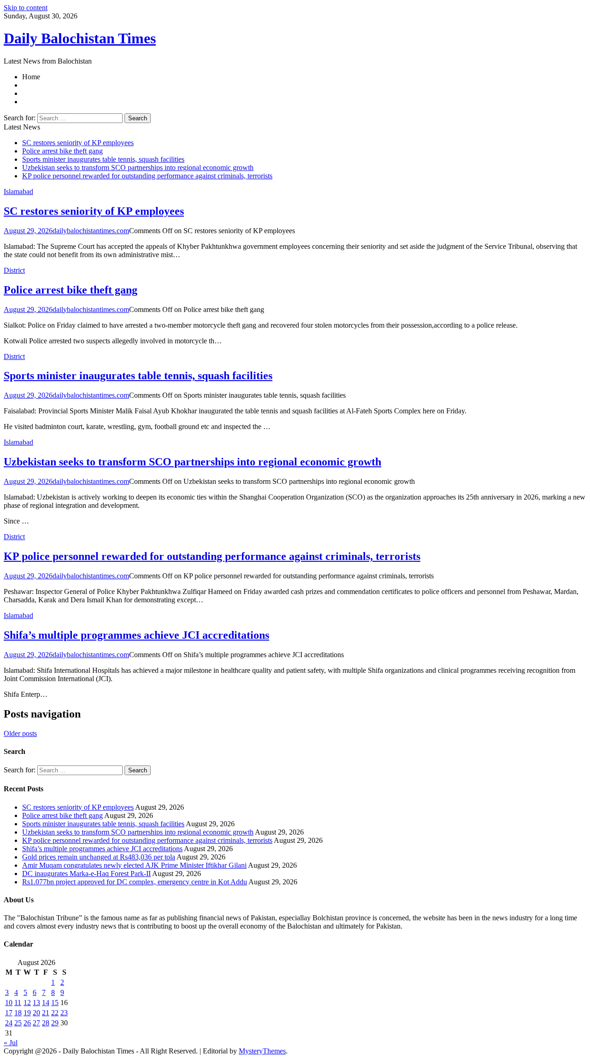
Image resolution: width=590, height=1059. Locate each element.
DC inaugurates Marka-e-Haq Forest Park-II (86, 873)
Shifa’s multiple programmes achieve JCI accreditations (136, 635)
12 (27, 1002)
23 (64, 1013)
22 (55, 1013)
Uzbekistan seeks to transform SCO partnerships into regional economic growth (138, 167)
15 (55, 1002)
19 (27, 1013)
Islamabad (18, 191)
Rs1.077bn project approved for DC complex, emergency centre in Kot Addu (134, 882)
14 (45, 1002)
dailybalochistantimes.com (91, 231)
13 (36, 1002)
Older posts (20, 733)
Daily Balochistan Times (80, 38)
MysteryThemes (262, 1051)
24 (8, 1023)
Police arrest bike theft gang (62, 151)
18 (18, 1013)
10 (8, 1002)
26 (27, 1023)
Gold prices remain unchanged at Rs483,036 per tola (98, 857)
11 (17, 1002)
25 (18, 1023)
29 (55, 1023)
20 (36, 1013)
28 (45, 1023)
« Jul (11, 1043)
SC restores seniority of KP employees (78, 143)
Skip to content (25, 8)
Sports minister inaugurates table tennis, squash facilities (103, 159)
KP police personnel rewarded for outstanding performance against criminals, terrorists (147, 176)
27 (36, 1023)
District (14, 270)
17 (8, 1013)
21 (45, 1013)
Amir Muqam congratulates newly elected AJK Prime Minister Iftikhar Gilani (134, 865)
